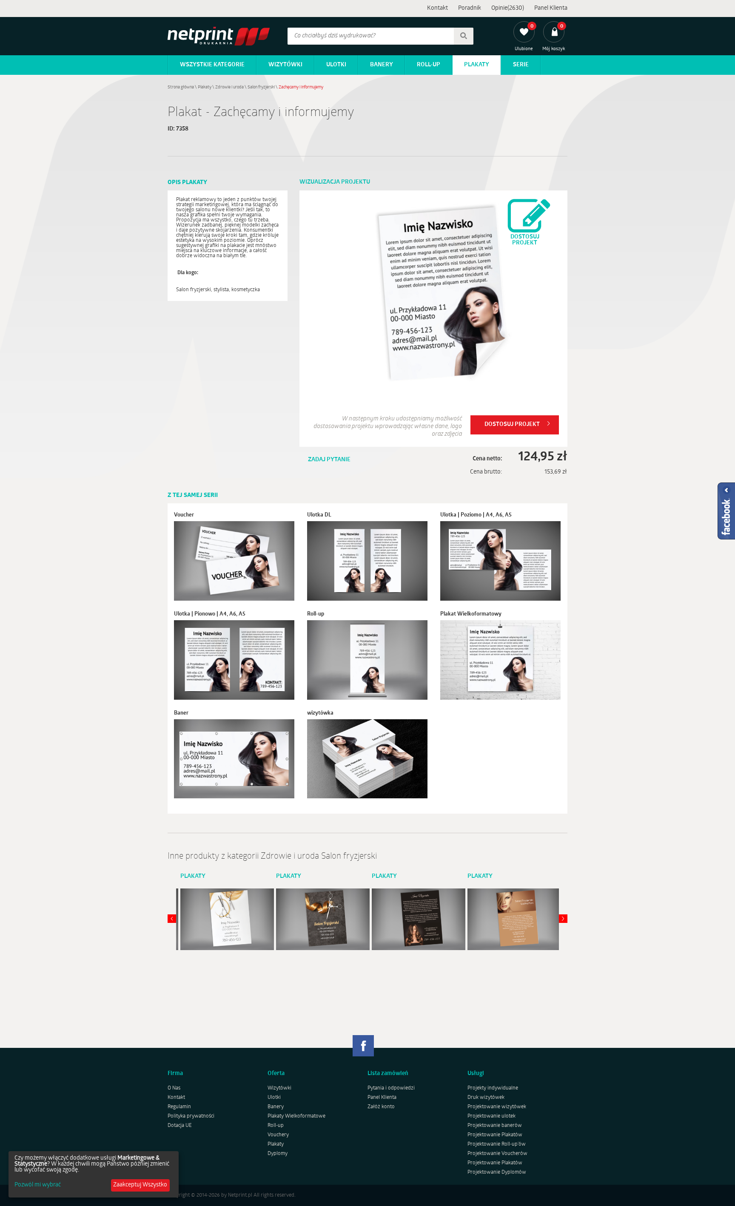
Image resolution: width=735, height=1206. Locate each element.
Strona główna (181, 87)
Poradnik (469, 8)
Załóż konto (381, 1107)
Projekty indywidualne (492, 1088)
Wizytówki (285, 65)
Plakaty (476, 65)
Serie (521, 65)
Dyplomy (278, 1153)
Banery (381, 65)
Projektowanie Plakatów (494, 1135)
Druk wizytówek (485, 1097)
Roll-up (428, 65)
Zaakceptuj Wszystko (140, 1185)
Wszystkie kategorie (212, 65)
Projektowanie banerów (494, 1125)
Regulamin (179, 1107)
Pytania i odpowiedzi (391, 1088)
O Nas (174, 1088)
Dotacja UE (180, 1125)
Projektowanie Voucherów (497, 1153)
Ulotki (336, 65)
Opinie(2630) (507, 8)
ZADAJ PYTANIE (329, 460)
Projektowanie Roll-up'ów (496, 1144)
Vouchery (278, 1135)
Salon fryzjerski (261, 87)
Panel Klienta (550, 8)
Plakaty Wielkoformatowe (296, 1116)
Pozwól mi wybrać (37, 1185)
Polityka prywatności (191, 1116)
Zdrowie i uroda (229, 87)
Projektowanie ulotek (491, 1116)
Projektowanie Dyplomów (496, 1172)
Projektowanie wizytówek (496, 1107)
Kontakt (437, 8)
